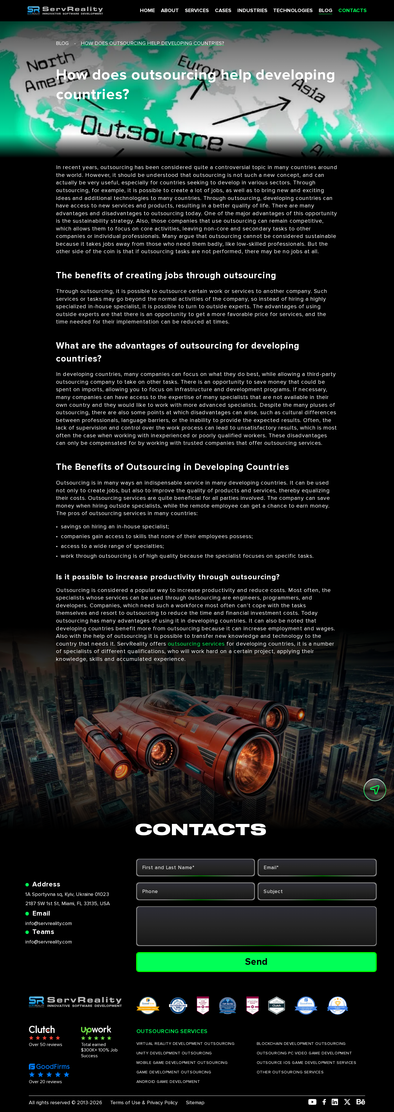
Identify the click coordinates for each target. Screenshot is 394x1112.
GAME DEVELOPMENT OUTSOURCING (173, 1072)
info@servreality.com (48, 923)
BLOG (325, 10)
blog (62, 43)
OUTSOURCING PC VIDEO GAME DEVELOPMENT (304, 1053)
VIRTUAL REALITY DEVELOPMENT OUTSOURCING (185, 1043)
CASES (223, 10)
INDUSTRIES (252, 10)
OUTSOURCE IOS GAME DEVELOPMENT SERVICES (307, 1062)
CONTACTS (352, 10)
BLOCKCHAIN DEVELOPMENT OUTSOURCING (301, 1043)
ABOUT (170, 10)
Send (256, 962)
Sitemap (195, 1102)
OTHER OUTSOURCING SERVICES (290, 1072)
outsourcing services (196, 643)
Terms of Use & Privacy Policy (144, 1102)
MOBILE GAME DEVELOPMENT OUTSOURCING (182, 1062)
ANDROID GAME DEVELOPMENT (168, 1081)
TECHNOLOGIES (293, 10)
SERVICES (197, 10)
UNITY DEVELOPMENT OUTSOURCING (174, 1053)
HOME (147, 10)
